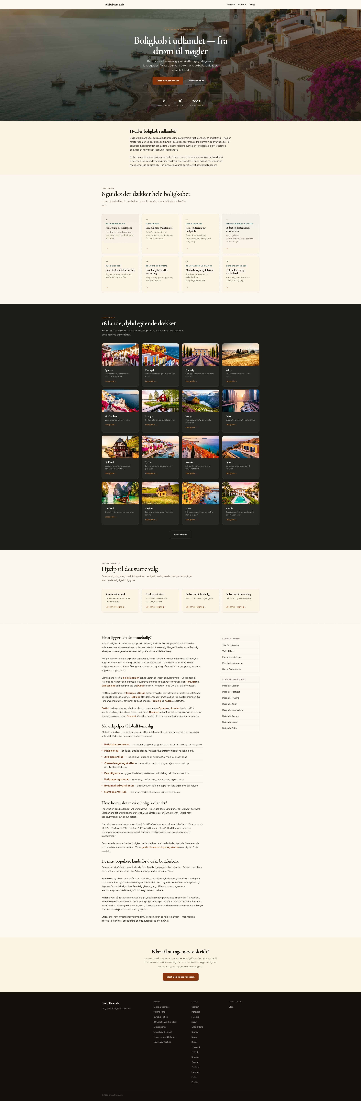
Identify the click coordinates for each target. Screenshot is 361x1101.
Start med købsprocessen (181, 976)
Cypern (162, 708)
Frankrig (156, 700)
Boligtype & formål (163, 1032)
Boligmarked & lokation (165, 1037)
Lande (241, 4)
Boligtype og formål (116, 779)
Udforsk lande (196, 80)
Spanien (195, 1007)
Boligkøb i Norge (229, 722)
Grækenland (108, 685)
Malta (194, 1077)
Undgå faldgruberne (231, 669)
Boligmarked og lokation (119, 785)
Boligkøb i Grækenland (232, 710)
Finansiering (111, 750)
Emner (229, 4)
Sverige (130, 692)
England (131, 716)
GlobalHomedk (114, 4)
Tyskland (135, 696)
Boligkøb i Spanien (230, 685)
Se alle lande (180, 534)
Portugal (191, 681)
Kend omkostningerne (232, 663)
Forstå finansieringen (232, 657)
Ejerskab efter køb (115, 791)
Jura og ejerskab (114, 756)
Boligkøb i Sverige (230, 716)
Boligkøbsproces (162, 1007)
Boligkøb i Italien (229, 704)
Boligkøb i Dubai (229, 728)
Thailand (154, 712)
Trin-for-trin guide (230, 645)
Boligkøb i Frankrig (230, 697)
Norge (141, 692)
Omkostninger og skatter (119, 763)
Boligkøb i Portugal (231, 691)
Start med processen (168, 80)
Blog (252, 4)
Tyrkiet (105, 708)
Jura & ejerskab (161, 1017)
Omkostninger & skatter (165, 1022)
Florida (194, 1082)
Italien (168, 700)
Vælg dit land (228, 651)
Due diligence (112, 773)
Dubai (140, 685)
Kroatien (175, 708)
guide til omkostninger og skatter (160, 847)
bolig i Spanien (131, 677)
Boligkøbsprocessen (116, 744)
